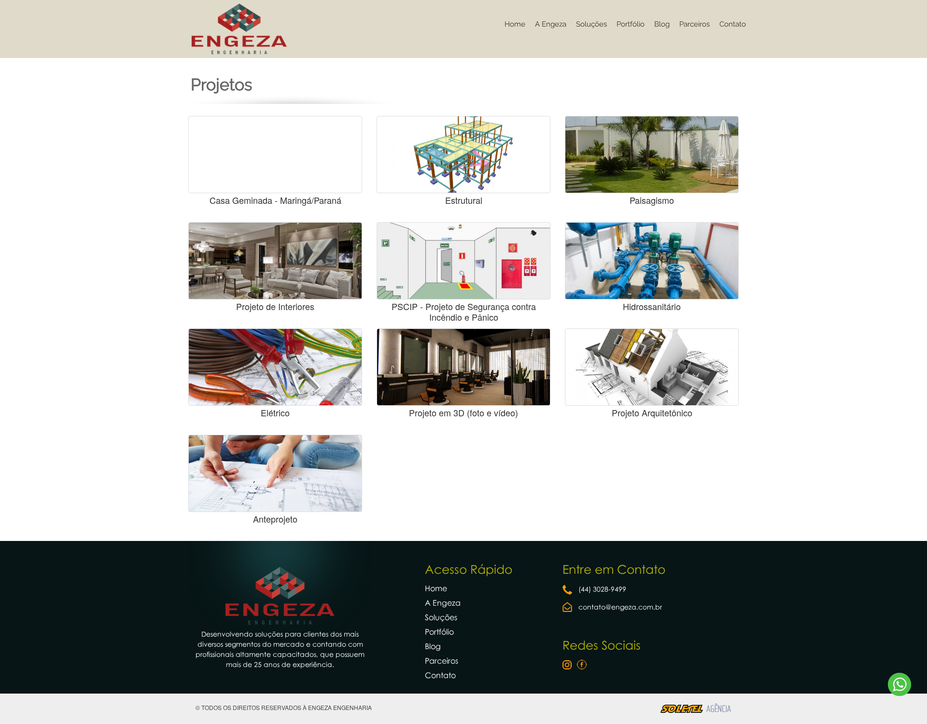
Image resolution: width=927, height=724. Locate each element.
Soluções (591, 24)
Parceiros (694, 24)
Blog (662, 24)
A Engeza (550, 24)
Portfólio (631, 24)
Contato (732, 24)
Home (515, 24)
